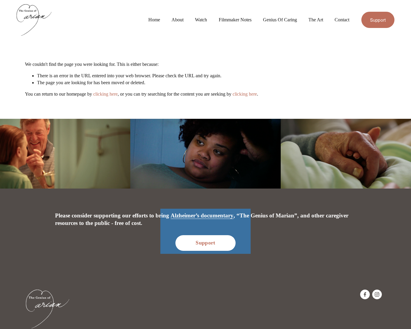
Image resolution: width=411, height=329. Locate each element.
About (178, 19)
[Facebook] (365, 294)
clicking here (105, 94)
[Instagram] (377, 294)
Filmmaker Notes (235, 19)
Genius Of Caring (280, 19)
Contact (342, 19)
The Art (315, 19)
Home (154, 19)
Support (378, 20)
